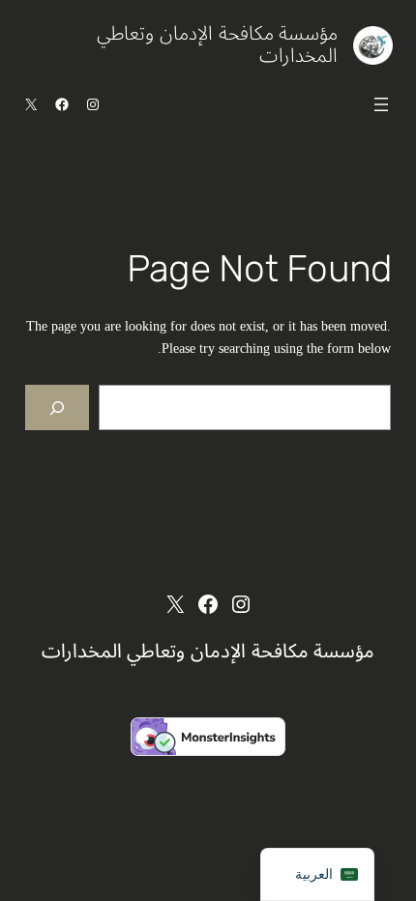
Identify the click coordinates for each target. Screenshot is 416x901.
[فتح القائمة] (381, 104)
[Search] (57, 407)
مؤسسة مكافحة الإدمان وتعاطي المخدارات (217, 45)
